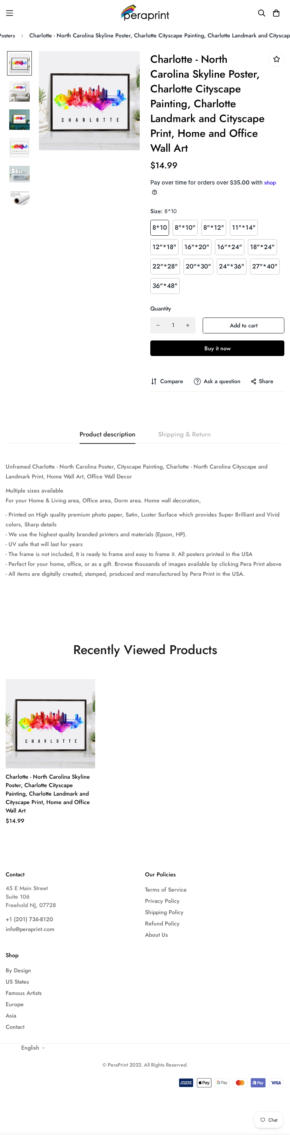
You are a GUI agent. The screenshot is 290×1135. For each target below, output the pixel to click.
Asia (11, 1016)
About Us (156, 935)
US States (17, 982)
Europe (15, 1004)
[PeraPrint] (145, 13)
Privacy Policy (162, 901)
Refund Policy (162, 923)
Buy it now (217, 348)
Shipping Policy (164, 912)
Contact (15, 1027)
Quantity (160, 308)
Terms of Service (166, 890)
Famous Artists (24, 993)
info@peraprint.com (30, 929)
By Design (18, 970)
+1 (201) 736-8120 (29, 919)
